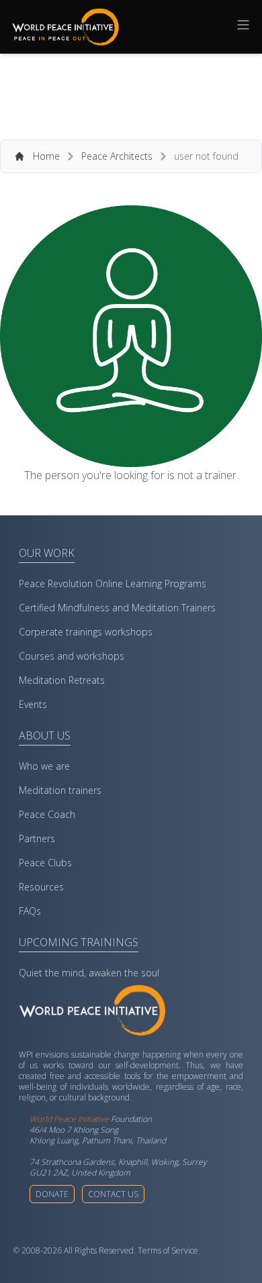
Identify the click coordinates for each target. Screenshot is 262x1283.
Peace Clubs (45, 862)
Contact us (113, 1194)
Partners (37, 838)
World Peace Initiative (69, 1119)
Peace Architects (116, 156)
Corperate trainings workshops (85, 631)
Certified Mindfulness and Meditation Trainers (117, 607)
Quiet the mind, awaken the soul (89, 972)
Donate (52, 1194)
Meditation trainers (60, 790)
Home (46, 156)
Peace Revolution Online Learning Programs (112, 583)
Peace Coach (47, 814)
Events (33, 704)
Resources (41, 886)
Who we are (44, 766)
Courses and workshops (71, 656)
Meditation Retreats (62, 680)
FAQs (30, 911)
